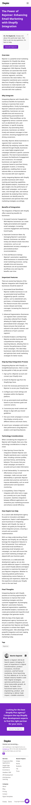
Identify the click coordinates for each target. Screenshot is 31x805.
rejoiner (5, 646)
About (4, 786)
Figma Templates (8, 796)
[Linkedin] (25, 656)
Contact (5, 794)
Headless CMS (7, 772)
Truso (18, 771)
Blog (4, 789)
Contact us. (6, 749)
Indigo (18, 761)
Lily (17, 768)
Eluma (18, 763)
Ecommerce (6, 770)
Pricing (5, 791)
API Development (8, 775)
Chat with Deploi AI (11, 47)
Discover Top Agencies (15, 729)
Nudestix (18, 766)
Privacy (5, 801)
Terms (10, 801)
